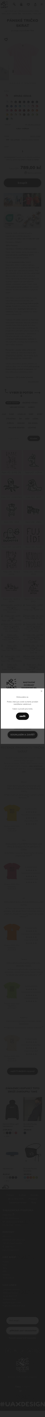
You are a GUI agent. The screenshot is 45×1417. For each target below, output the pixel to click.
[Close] (41, 691)
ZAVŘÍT (23, 716)
